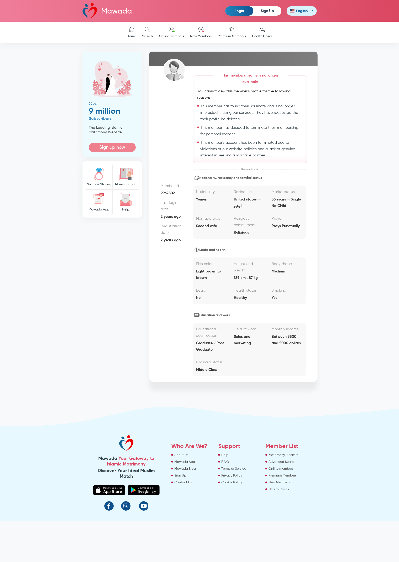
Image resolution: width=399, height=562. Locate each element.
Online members (171, 36)
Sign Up (267, 10)
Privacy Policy (231, 475)
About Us (181, 455)
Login (239, 10)
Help (125, 209)
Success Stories (99, 184)
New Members (201, 36)
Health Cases (262, 36)
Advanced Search (282, 462)
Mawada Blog (126, 184)
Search (147, 36)
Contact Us (183, 482)
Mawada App (99, 209)
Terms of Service (233, 468)
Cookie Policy (231, 482)
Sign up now (112, 147)
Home (131, 36)
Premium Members (232, 36)
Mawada (116, 11)
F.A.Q (225, 462)
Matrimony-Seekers (283, 455)
